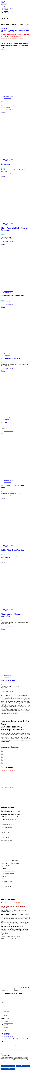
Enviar (16, 990)
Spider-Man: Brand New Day (12, 550)
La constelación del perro (11, 358)
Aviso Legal (7, 1033)
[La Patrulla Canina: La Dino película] (3, 434)
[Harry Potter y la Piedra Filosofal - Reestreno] (3, 176)
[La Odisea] (3, 371)
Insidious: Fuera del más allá (12, 296)
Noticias (6, 9)
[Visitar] (2, 752)
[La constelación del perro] (3, 307)
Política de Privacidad (9, 1034)
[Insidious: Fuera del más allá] (3, 244)
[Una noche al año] (3, 629)
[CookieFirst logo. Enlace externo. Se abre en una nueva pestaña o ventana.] (1, 1053)
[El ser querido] (3, 112)
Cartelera (6, 7)
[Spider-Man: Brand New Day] (3, 498)
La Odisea (5, 422)
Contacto (6, 12)
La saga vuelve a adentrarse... (13, 804)
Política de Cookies (8, 1036)
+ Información (7, 98)
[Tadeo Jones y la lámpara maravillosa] (3, 562)
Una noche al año (8, 680)
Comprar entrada (8, 109)
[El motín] (3, 49)
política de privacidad (22, 985)
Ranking (6, 11)
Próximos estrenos (8, 8)
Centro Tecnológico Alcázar (23, 1038)
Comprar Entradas (8, 96)
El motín (4, 101)
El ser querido (6, 164)
